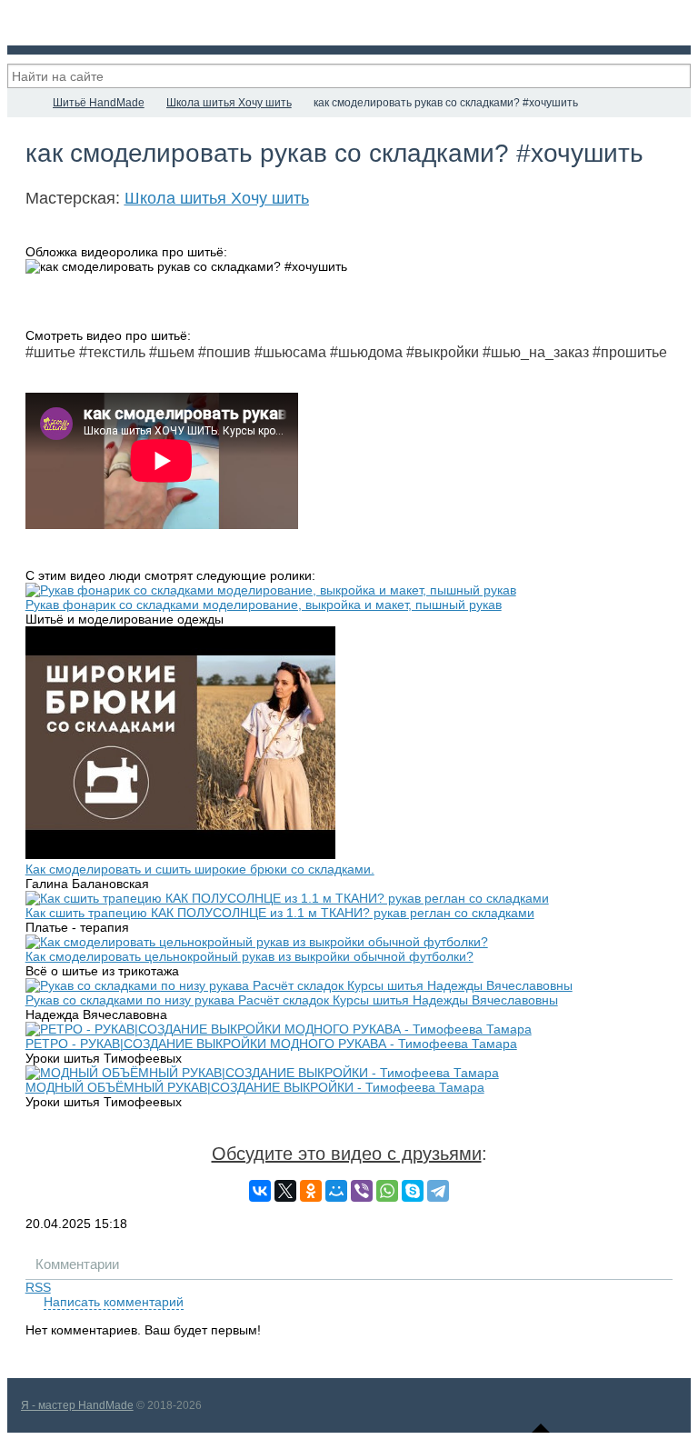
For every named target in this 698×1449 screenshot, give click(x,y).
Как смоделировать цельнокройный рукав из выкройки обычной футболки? (249, 956)
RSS (38, 1287)
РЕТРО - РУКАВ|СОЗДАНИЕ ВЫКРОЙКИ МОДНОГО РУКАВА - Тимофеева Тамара (271, 1043)
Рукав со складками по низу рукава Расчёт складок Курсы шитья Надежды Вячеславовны (291, 1000)
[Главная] (23, 102)
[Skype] (413, 1191)
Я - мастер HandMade (77, 1405)
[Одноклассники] (311, 1191)
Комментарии (77, 1264)
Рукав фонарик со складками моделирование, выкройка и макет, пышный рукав (263, 604)
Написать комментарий (114, 1301)
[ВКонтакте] (260, 1191)
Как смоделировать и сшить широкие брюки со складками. (199, 869)
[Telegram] (438, 1191)
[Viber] (362, 1191)
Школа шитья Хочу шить (217, 198)
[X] (285, 1191)
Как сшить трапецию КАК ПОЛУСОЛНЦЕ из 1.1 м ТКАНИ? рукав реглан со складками (279, 912)
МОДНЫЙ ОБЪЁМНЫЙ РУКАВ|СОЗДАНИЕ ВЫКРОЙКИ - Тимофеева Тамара (254, 1087)
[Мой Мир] (336, 1191)
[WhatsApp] (387, 1191)
